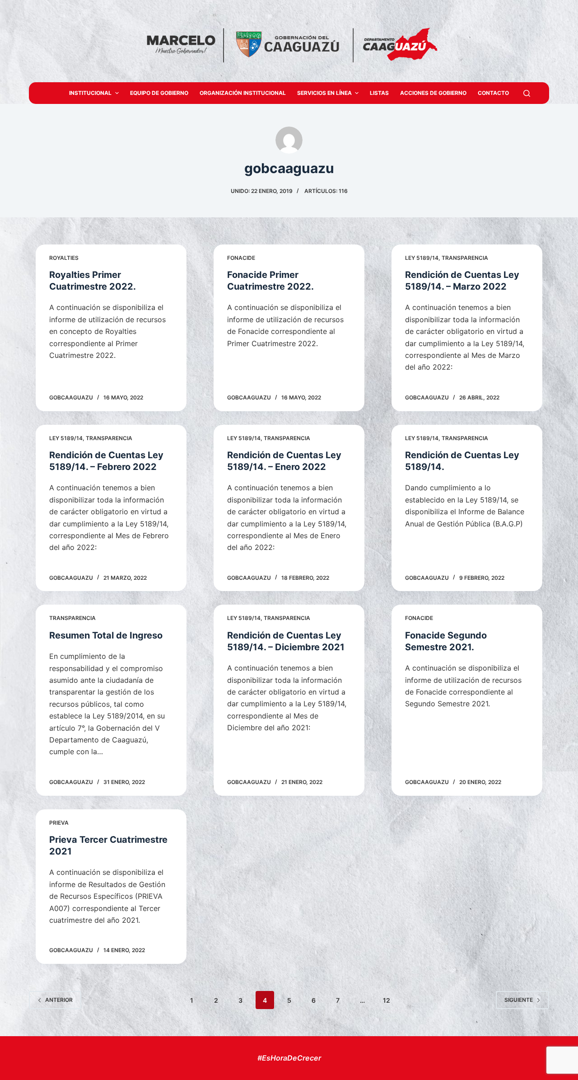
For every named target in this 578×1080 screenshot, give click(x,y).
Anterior (59, 999)
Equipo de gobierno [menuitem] (159, 92)
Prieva (59, 822)
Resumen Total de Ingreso (106, 635)
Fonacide (241, 257)
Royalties (64, 257)
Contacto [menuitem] (493, 92)
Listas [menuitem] (379, 92)
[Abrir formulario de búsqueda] (526, 93)
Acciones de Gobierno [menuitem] (433, 92)
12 (386, 1000)
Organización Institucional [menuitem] (243, 92)
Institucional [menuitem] (90, 92)
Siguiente (518, 999)
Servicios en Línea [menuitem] (324, 92)
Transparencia (465, 257)
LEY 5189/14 (421, 257)
